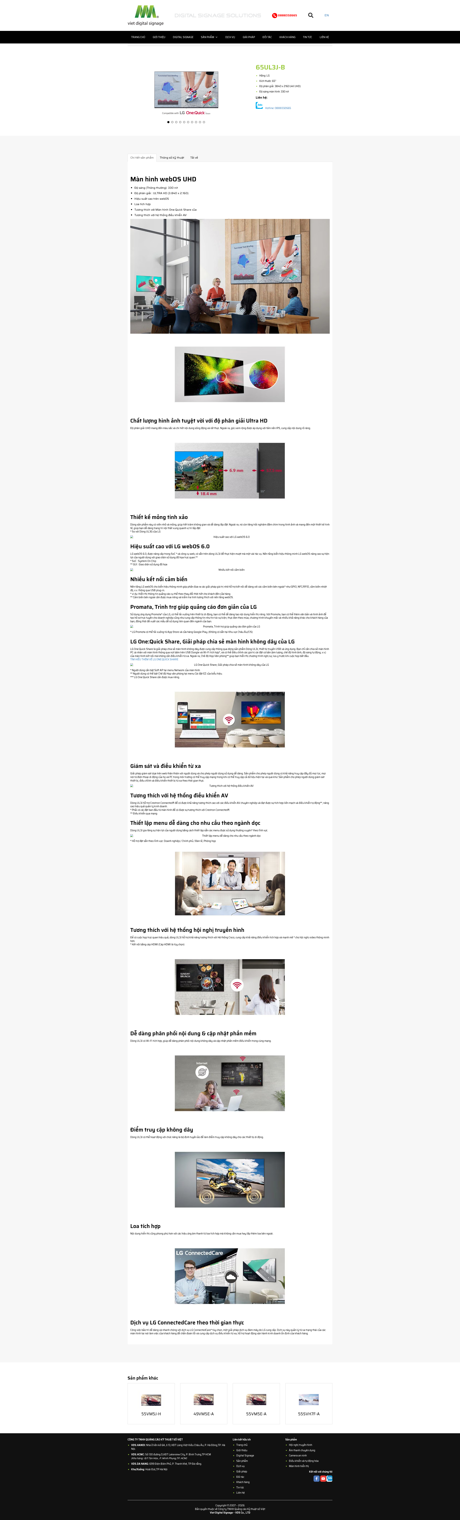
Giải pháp (249, 37)
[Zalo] (259, 106)
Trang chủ (138, 37)
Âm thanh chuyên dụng (302, 1450)
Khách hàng (287, 37)
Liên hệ (324, 37)
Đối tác (267, 37)
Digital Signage (183, 37)
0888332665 (287, 15)
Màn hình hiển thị (299, 1466)
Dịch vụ (230, 37)
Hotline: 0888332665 (278, 108)
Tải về (194, 157)
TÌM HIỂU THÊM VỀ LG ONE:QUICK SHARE (154, 659)
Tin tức (307, 37)
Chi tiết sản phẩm (142, 157)
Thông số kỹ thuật (172, 157)
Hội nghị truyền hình (300, 1445)
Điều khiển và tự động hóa (304, 1461)
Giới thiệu (159, 37)
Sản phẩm (207, 37)
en (327, 15)
